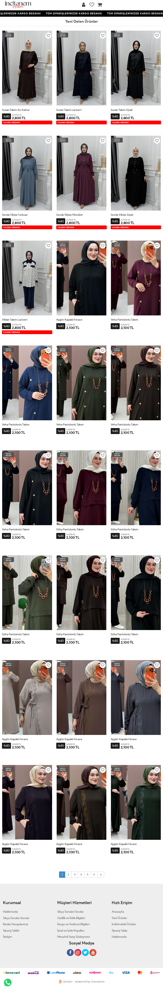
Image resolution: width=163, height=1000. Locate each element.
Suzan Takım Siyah (122, 110)
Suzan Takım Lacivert (69, 110)
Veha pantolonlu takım (124, 319)
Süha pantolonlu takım (70, 529)
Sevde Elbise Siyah (122, 215)
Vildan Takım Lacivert (14, 319)
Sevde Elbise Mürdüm (69, 215)
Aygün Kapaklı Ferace (69, 319)
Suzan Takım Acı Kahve (16, 110)
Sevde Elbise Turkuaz (14, 215)
